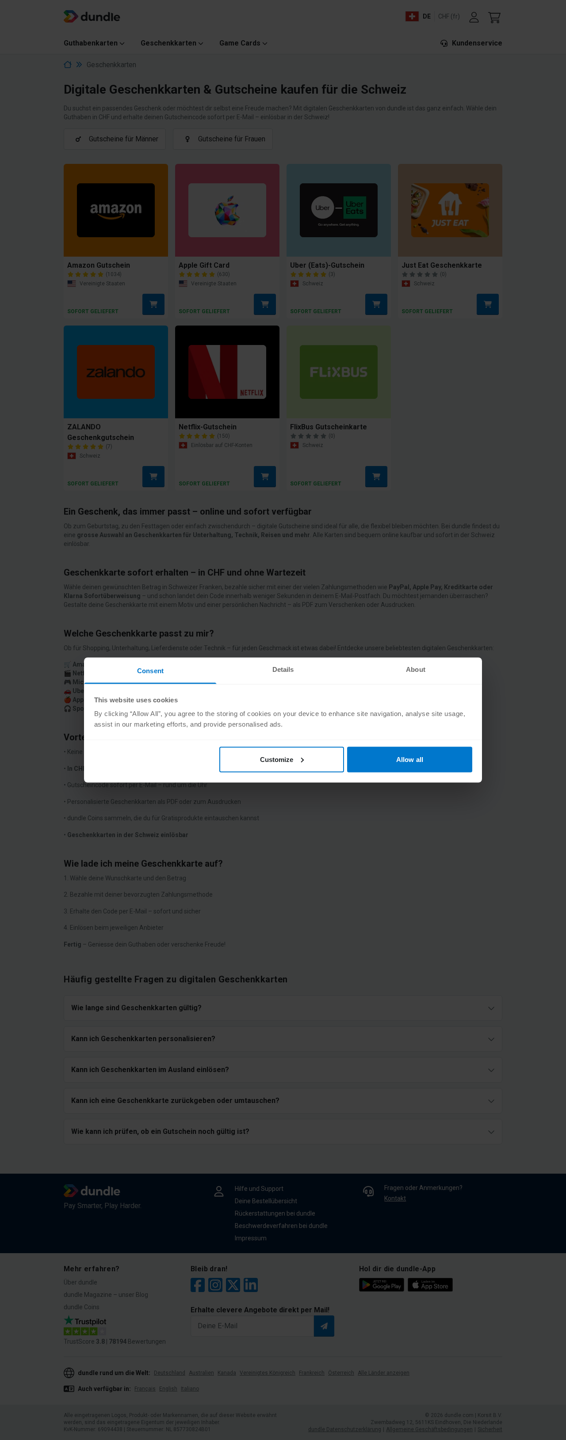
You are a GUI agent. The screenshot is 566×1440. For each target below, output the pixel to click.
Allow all (409, 759)
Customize (277, 759)
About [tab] (415, 669)
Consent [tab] (150, 671)
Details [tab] (283, 669)
